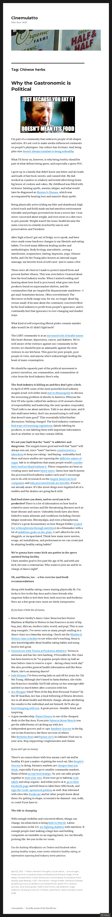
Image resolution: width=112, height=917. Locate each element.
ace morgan (73, 871)
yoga (13, 893)
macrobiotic (44, 880)
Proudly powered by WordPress (41, 908)
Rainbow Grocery (61, 728)
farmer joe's (44, 877)
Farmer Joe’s (46, 736)
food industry (57, 877)
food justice (69, 877)
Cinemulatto (24, 17)
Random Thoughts (42, 871)
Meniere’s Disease (47, 192)
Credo (35, 877)
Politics (29, 871)
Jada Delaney (18, 675)
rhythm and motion (46, 887)
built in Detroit (57, 822)
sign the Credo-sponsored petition (31, 790)
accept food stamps (39, 773)
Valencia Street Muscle (62, 720)
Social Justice (57, 871)
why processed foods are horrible (50, 483)
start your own (33, 777)
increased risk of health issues (65, 335)
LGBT (34, 880)
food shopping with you (25, 708)
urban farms (54, 890)
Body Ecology (64, 874)
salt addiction (62, 887)
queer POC (63, 883)
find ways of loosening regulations (31, 425)
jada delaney (25, 880)
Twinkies (44, 890)
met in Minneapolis (59, 392)
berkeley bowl (50, 874)
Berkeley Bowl (25, 736)
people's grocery (19, 883)
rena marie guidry (28, 887)
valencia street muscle (71, 890)
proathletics (34, 883)
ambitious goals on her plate (35, 532)
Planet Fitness (43, 716)
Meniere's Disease (74, 880)
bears (40, 874)
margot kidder (57, 880)
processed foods (49, 883)
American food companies (23, 874)
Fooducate (35, 794)
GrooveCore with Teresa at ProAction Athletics (38, 650)
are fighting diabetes (52, 826)
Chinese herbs (24, 877)
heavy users (47, 470)
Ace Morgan (18, 691)
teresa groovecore (30, 890)
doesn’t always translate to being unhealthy (48, 151)
